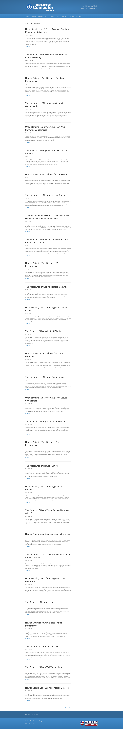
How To (95, 8)
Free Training (79, 16)
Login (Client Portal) (86, 8)
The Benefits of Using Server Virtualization (45, 421)
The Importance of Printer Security (41, 646)
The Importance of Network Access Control (45, 195)
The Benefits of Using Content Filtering (43, 331)
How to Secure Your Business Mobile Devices (47, 688)
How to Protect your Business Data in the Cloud (48, 534)
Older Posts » (68, 707)
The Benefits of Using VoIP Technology (43, 667)
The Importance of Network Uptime (41, 466)
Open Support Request (87, 6)
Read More (27, 46)
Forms (95, 6)
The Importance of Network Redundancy (44, 377)
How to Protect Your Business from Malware (46, 174)
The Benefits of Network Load (39, 602)
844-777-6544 (93, 5)
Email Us (33, 723)
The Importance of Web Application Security (46, 287)
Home (27, 16)
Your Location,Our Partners (31, 714)
